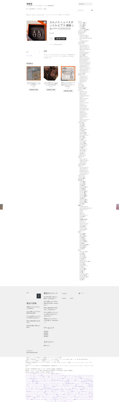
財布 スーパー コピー (68, 401)
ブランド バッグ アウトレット (66, 399)
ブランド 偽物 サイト (80, 389)
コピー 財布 (50, 389)
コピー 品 (54, 385)
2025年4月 (46, 333)
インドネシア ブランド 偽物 (32, 383)
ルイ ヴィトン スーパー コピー (47, 378)
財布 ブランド (75, 383)
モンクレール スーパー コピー (32, 394)
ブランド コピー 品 (86, 397)
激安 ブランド (72, 389)
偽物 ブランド (39, 381)
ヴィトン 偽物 (32, 397)
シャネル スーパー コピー (82, 396)
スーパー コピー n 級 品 (69, 388)
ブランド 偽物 (73, 380)
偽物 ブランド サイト (78, 399)
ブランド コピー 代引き (41, 380)
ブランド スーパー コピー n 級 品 (52, 396)
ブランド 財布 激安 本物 (44, 388)
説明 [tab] (28, 52)
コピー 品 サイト (77, 397)
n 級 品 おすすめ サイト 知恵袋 (62, 380)
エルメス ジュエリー (41, 14)
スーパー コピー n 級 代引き (87, 393)
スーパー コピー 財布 (83, 383)
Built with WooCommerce (32, 352)
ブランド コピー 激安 (75, 393)
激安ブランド (47, 345)
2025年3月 (46, 334)
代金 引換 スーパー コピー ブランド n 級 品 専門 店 (76, 381)
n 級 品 (79, 376)
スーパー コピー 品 (51, 393)
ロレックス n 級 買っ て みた (38, 396)
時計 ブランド (53, 388)
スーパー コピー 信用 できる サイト (44, 385)
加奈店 (29, 4)
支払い (45, 8)
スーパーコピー (28, 373)
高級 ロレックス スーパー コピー (60, 386)
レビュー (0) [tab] (29, 55)
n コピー (60, 397)
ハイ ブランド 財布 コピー (53, 399)
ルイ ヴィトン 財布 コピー (45, 394)
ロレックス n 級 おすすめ (62, 385)
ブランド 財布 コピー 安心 (64, 394)
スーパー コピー (29, 375)
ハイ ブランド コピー (36, 391)
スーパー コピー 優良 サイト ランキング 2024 (74, 391)
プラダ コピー (63, 396)
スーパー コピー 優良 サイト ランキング (63, 378)
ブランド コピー (50, 375)
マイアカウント (39, 8)
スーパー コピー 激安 (80, 388)
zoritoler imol (51, 298)
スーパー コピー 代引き (72, 376)
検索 (28, 292)
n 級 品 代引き (57, 389)
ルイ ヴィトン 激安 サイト (74, 385)
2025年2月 (46, 336)
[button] (45, 22)
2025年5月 (46, 331)
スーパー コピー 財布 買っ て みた (39, 389)
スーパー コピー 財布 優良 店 (64, 383)
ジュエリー (34, 14)
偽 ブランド (91, 383)
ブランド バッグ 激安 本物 (87, 385)
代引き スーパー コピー (68, 397)
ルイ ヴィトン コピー (47, 381)
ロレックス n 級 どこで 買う (32, 388)
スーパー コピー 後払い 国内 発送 (75, 386)
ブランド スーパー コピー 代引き (63, 393)
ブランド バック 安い (40, 397)
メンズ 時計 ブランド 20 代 (47, 391)
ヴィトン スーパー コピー (58, 381)
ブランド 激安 (55, 394)
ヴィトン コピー (60, 388)
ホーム (27, 8)
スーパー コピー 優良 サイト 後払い (43, 376)
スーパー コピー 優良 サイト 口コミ (81, 378)
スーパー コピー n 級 (29, 376)
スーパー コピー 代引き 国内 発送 (84, 380)
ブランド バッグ (85, 376)
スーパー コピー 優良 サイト (39, 375)
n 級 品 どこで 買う (64, 389)
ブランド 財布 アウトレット (46, 386)
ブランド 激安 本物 (51, 380)
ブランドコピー (39, 373)
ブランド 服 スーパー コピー (57, 401)
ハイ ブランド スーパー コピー (32, 386)
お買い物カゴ (32, 8)
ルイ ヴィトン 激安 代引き (52, 397)
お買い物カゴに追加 (60, 38)
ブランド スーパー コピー (87, 375)
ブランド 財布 (63, 376)
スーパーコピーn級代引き (49, 373)
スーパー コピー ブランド (52, 383)
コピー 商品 (90, 381)
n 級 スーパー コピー (30, 385)
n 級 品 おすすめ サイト (35, 378)
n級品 (34, 373)
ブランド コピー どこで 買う (77, 394)
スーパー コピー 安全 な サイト (61, 375)
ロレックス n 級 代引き (88, 386)
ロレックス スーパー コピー (75, 375)
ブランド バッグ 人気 (58, 391)
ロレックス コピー (55, 376)
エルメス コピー (88, 391)
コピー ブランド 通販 (41, 393)
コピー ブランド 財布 (71, 396)
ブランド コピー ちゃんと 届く (40, 399)
